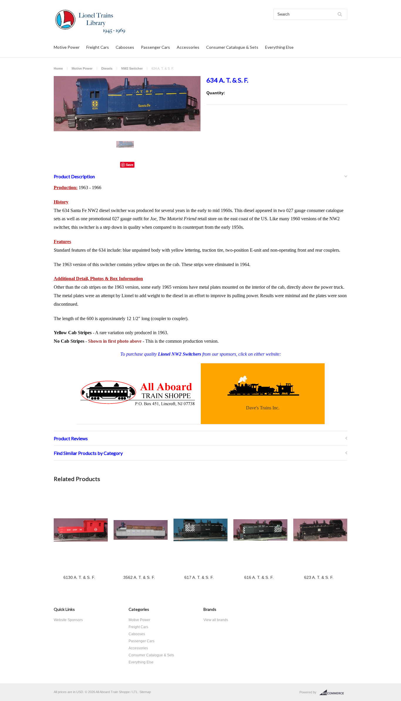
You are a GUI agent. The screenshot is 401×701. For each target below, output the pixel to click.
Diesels (106, 68)
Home (58, 68)
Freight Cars (97, 47)
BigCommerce (333, 692)
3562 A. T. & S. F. (139, 577)
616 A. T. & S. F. (259, 577)
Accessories (188, 47)
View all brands (215, 620)
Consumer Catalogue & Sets (232, 47)
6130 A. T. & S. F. (79, 577)
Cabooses (125, 47)
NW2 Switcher (132, 68)
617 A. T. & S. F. (199, 577)
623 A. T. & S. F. (318, 577)
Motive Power (67, 47)
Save (129, 164)
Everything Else (279, 47)
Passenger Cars (155, 47)
